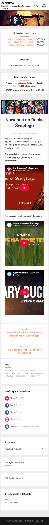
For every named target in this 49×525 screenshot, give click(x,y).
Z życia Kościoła (15, 462)
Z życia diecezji (15, 478)
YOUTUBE (17, 86)
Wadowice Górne (11, 502)
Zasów (7, 499)
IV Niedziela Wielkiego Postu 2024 (21, 45)
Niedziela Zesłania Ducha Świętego (21, 39)
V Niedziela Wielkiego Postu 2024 (21, 42)
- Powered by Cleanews (32, 521)
